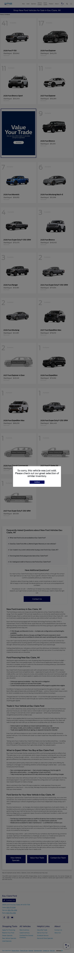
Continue (37, 482)
